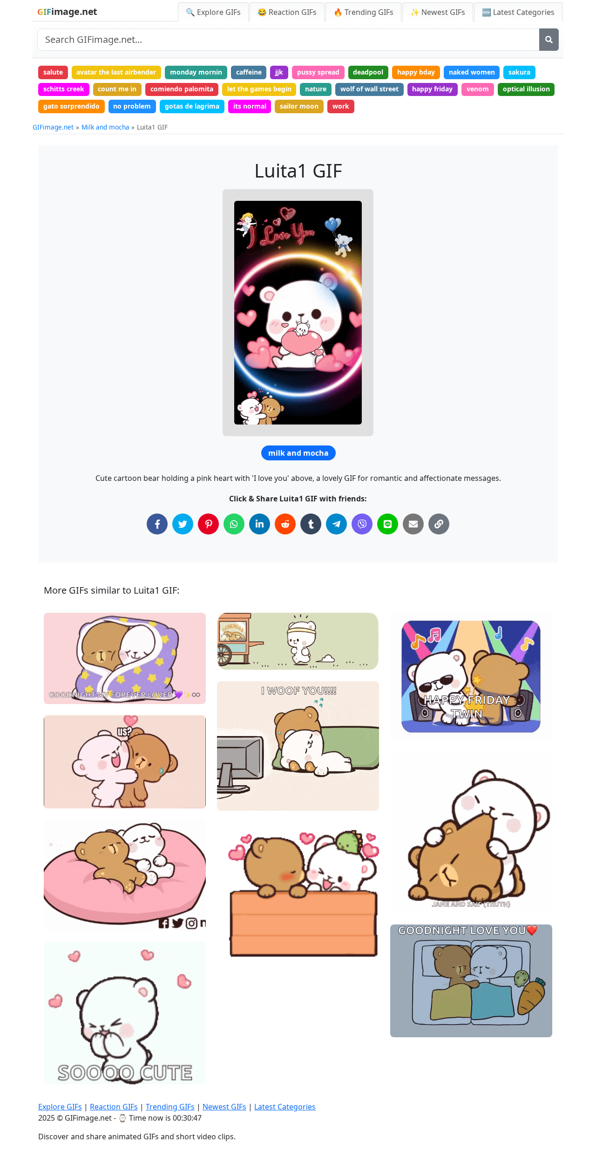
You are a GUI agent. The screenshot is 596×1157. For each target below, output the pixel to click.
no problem (132, 106)
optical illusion (526, 88)
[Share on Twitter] (182, 523)
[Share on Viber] (362, 523)
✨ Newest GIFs (437, 12)
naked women (472, 72)
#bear (234, 799)
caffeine (249, 72)
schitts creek (63, 88)
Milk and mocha (105, 127)
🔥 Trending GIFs (363, 12)
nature (315, 88)
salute (53, 72)
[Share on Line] (387, 523)
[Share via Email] (413, 523)
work (340, 106)
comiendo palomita (181, 88)
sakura (519, 72)
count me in (117, 88)
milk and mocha (298, 453)
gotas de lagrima (192, 106)
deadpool (368, 72)
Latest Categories (285, 1107)
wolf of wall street (369, 88)
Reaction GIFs (114, 1107)
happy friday (432, 88)
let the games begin (259, 88)
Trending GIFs (170, 1107)
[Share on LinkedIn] (259, 523)
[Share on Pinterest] (208, 523)
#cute (60, 797)
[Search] (549, 39)
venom (478, 88)
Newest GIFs (224, 1107)
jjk (279, 72)
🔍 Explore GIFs (213, 12)
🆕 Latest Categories (518, 12)
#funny (235, 643)
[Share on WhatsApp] (234, 523)
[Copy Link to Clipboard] (438, 523)
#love (233, 627)
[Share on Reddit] (285, 523)
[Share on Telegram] (336, 523)
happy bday (416, 72)
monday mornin (196, 72)
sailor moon (299, 106)
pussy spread (318, 72)
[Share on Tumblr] (310, 523)
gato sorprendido (71, 106)
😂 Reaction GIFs (287, 12)
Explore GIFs (60, 1107)
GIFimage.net (53, 127)
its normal (249, 106)
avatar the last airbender (116, 72)
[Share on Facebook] (157, 523)
